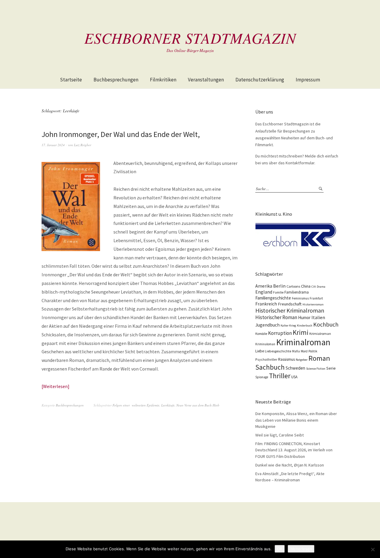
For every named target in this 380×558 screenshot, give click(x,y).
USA (294, 376)
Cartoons (293, 286)
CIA (313, 287)
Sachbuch (270, 367)
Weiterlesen (55, 386)
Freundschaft (290, 304)
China (306, 286)
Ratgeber (302, 360)
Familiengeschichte (273, 298)
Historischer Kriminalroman (289, 310)
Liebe (259, 351)
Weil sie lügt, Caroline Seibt (279, 435)
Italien (318, 317)
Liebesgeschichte (278, 351)
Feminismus (300, 298)
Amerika (263, 286)
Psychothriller (266, 359)
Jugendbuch (267, 325)
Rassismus (286, 359)
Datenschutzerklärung (259, 79)
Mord (304, 351)
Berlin (279, 286)
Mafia (296, 351)
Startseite (71, 79)
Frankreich (266, 304)
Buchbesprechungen (116, 79)
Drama (321, 287)
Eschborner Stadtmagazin (190, 38)
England (263, 292)
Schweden (295, 368)
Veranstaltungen (206, 79)
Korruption (280, 333)
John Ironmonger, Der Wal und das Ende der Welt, (121, 134)
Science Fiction (315, 369)
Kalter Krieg (288, 325)
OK (279, 548)
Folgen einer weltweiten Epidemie (136, 405)
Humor (304, 317)
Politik (312, 351)
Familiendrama (296, 292)
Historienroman (313, 304)
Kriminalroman (303, 342)
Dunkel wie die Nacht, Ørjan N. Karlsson (289, 465)
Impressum (308, 79)
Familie (278, 292)
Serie (331, 368)
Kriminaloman (265, 344)
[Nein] (373, 549)
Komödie (261, 334)
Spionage (261, 377)
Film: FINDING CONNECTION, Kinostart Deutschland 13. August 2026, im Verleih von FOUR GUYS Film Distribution (293, 450)
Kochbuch (325, 324)
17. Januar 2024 (53, 145)
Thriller (279, 375)
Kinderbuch (304, 325)
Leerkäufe (168, 405)
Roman (319, 358)
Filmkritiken (163, 79)
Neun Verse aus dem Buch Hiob (197, 405)
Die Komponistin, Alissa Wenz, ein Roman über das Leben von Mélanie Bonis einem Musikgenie (296, 420)
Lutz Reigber (82, 145)
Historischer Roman (276, 317)
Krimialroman (320, 333)
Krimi (300, 332)
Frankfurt (316, 298)
